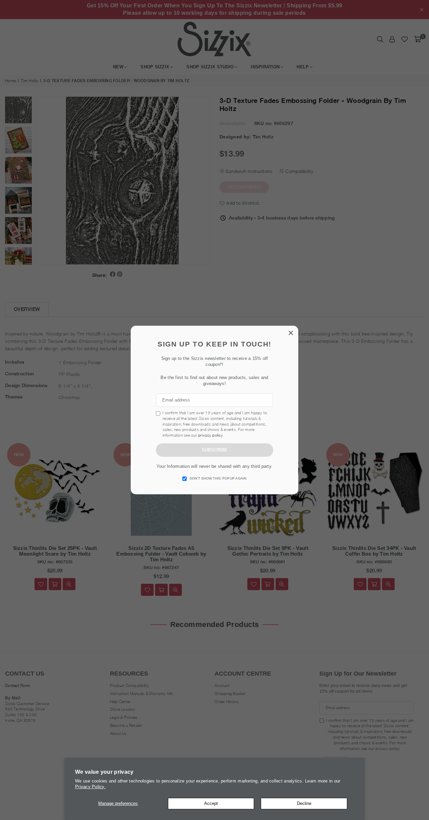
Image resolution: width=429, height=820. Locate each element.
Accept (211, 803)
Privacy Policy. (90, 786)
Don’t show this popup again (218, 478)
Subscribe (214, 449)
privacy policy (210, 435)
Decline (304, 803)
